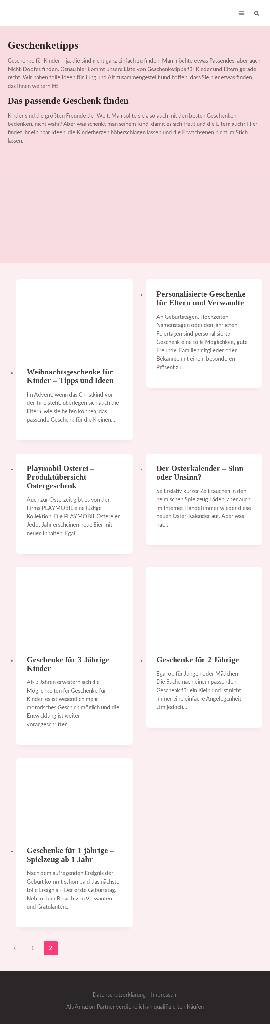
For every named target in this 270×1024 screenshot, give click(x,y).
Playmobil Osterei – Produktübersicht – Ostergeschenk (60, 477)
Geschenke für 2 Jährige (197, 659)
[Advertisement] (135, 207)
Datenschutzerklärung (119, 995)
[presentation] (74, 318)
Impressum (164, 995)
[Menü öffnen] (242, 13)
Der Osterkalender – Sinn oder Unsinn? (199, 472)
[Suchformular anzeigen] (256, 13)
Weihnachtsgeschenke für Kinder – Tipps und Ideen (70, 376)
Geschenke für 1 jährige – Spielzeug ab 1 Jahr (70, 854)
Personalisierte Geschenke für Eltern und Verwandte (201, 298)
